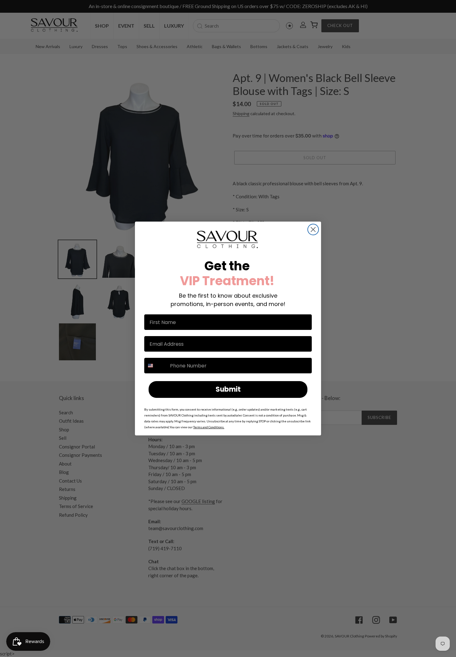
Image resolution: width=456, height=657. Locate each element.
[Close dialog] (313, 229)
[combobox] (156, 365)
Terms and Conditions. (208, 427)
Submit (228, 389)
